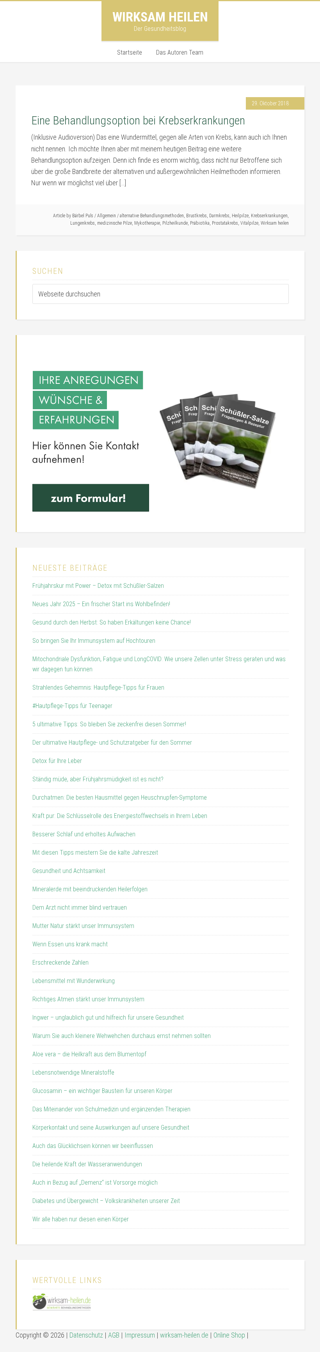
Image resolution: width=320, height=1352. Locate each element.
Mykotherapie (147, 223)
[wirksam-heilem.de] (61, 1308)
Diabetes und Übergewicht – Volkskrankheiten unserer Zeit (106, 1201)
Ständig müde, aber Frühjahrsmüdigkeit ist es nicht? (98, 779)
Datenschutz (86, 1335)
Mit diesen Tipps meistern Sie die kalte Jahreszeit (95, 852)
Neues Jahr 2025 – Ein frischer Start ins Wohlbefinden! (101, 604)
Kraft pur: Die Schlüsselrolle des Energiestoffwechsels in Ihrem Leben (119, 816)
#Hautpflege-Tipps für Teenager (72, 706)
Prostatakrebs (225, 223)
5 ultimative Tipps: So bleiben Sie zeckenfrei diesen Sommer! (109, 724)
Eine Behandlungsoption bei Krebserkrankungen (138, 120)
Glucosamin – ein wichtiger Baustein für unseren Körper (102, 1091)
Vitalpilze (249, 223)
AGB (113, 1335)
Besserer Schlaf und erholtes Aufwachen (83, 834)
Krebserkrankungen (269, 215)
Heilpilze (240, 215)
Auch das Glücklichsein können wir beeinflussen (92, 1146)
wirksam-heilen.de (184, 1335)
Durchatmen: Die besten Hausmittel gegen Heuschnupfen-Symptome (119, 797)
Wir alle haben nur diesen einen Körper (80, 1219)
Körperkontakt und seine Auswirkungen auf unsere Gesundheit (110, 1127)
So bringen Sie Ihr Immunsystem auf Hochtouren (93, 640)
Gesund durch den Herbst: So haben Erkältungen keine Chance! (111, 622)
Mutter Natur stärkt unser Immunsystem (83, 926)
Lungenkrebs (82, 223)
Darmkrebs (219, 215)
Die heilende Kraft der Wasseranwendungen (87, 1164)
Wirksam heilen (160, 17)
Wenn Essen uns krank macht (70, 944)
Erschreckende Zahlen (60, 962)
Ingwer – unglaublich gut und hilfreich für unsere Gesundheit (108, 1017)
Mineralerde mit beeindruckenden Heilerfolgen (90, 889)
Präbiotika (200, 223)
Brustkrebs (196, 215)
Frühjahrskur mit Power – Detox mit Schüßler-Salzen (98, 585)
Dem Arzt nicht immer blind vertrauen (79, 907)
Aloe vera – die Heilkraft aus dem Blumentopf (89, 1054)
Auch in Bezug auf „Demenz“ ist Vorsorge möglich (95, 1182)
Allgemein (106, 215)
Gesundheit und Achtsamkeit (68, 871)
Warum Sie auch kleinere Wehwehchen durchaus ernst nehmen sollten (121, 1036)
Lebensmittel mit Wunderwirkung (73, 981)
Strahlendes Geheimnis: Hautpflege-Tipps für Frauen (98, 687)
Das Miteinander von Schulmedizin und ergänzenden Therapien (111, 1109)
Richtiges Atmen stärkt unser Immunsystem (88, 999)
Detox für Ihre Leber (57, 761)
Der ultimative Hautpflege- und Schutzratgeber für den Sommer (112, 742)
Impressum (139, 1335)
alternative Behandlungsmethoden (152, 215)
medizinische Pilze (114, 223)
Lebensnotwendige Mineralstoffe (73, 1072)
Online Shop (229, 1335)
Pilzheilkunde (175, 223)
